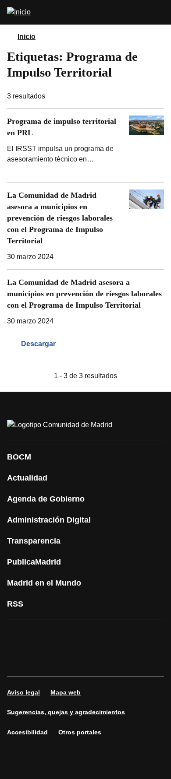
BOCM (19, 457)
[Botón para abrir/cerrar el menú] (158, 12)
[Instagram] (45, 636)
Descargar (38, 343)
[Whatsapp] (151, 636)
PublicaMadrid (34, 562)
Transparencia (34, 541)
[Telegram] (72, 660)
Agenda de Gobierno (46, 499)
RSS (15, 604)
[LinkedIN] (124, 636)
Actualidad (27, 478)
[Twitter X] (72, 636)
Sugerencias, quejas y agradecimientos (66, 712)
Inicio (27, 36)
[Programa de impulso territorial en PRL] (85, 145)
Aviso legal (23, 692)
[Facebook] (19, 636)
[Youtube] (98, 636)
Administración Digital (49, 520)
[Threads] (98, 660)
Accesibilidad (27, 732)
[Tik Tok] (19, 660)
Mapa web (65, 692)
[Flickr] (45, 660)
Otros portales (79, 732)
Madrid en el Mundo (44, 583)
